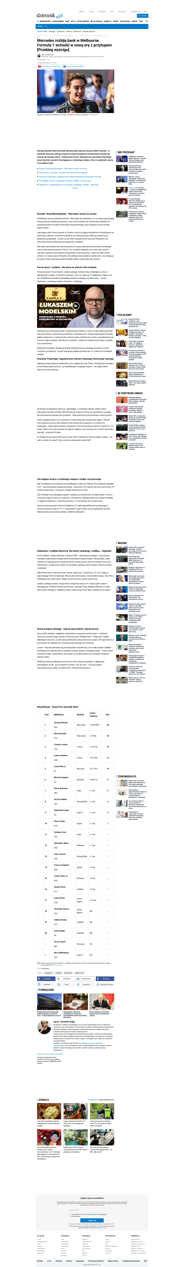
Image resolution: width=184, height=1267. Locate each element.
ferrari (59, 973)
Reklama (59, 1261)
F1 (46, 26)
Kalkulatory (135, 1236)
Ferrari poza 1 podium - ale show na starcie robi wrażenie (63, 172)
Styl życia (108, 1253)
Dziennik (39, 35)
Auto (62, 1239)
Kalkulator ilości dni (137, 1241)
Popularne (92, 1100)
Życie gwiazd (86, 1248)
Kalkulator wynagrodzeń (138, 1253)
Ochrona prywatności (96, 1261)
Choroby (107, 1248)
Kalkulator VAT (135, 1246)
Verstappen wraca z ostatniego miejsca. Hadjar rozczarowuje (65, 181)
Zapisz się (92, 1220)
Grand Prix (79, 973)
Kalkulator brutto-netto (138, 1251)
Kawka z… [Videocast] (73, 31)
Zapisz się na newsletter (75, 66)
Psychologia (109, 1251)
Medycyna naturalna (111, 1246)
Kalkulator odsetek (137, 1248)
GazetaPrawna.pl (59, 1045)
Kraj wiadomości (106, 1100)
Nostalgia (52, 31)
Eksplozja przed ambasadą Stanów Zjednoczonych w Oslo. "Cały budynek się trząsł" (49, 1013)
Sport (40, 26)
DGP (112, 11)
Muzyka (84, 1253)
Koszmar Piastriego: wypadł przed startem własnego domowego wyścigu (70, 177)
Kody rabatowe (87, 1241)
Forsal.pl (92, 1043)
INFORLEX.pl (102, 11)
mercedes (68, 973)
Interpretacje (41, 1251)
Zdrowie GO (61, 31)
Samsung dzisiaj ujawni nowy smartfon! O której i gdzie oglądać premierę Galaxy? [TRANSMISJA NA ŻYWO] (49, 1060)
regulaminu (93, 1214)
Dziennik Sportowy (88, 31)
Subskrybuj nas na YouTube (51, 66)
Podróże (63, 1253)
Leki (106, 1244)
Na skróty (40, 1236)
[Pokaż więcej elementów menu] (146, 21)
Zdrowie (63, 1251)
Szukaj (144, 16)
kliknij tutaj (103, 1227)
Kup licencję (58, 965)
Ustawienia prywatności (131, 1261)
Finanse (107, 1241)
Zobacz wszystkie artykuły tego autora (50, 1054)
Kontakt (40, 1261)
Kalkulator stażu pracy (138, 1244)
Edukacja (85, 1244)
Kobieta (84, 1239)
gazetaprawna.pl (136, 11)
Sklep (145, 11)
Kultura (84, 1255)
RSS (145, 1261)
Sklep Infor (40, 1253)
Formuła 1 (49, 973)
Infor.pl (39, 1239)
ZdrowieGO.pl (122, 11)
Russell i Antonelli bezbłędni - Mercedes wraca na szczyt (63, 168)
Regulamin (80, 1261)
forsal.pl (91, 11)
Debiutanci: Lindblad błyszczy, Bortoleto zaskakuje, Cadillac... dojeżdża (68, 185)
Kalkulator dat (135, 1239)
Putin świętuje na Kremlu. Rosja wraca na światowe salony (99, 1013)
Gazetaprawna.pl (42, 1241)
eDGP (39, 1244)
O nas (49, 1261)
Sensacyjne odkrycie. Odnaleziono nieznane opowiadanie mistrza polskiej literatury (75, 1014)
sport (46, 35)
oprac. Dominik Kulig (72, 55)
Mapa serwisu (113, 1261)
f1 (50, 35)
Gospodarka (64, 1244)
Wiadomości (65, 1246)
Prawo (107, 1239)
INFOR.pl (81, 11)
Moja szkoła (86, 1246)
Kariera (69, 1261)
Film (83, 1251)
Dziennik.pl (85, 1043)
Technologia (65, 1241)
